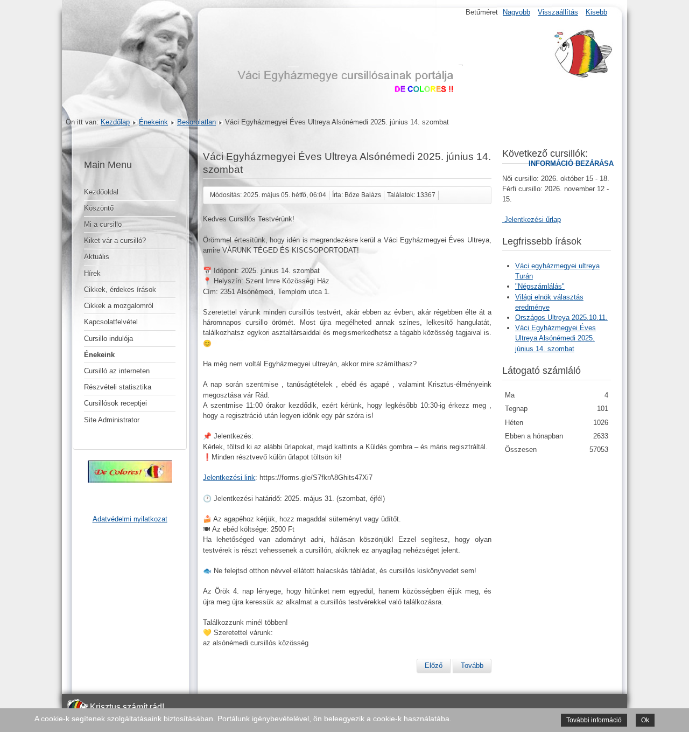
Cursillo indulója (108, 338)
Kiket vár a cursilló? (115, 240)
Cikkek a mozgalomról (118, 306)
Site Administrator (111, 420)
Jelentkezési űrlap (531, 219)
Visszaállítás (558, 12)
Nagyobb (516, 12)
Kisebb (596, 12)
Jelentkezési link (229, 477)
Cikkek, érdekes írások (120, 289)
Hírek (92, 273)
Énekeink (153, 122)
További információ (594, 720)
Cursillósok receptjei (115, 403)
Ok (645, 720)
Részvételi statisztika (117, 387)
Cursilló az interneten (117, 371)
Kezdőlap (115, 122)
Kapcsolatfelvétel (111, 322)
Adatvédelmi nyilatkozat (130, 519)
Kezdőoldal (101, 192)
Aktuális (96, 257)
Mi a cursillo (103, 224)
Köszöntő (99, 208)
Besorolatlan (196, 122)
